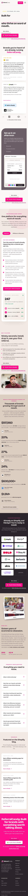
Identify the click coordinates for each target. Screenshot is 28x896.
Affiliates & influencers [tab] (18, 230)
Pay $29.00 (14, 170)
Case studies (4, 880)
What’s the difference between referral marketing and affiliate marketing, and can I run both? (12, 702)
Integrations (18, 867)
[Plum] (14, 182)
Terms (6, 892)
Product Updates (19, 871)
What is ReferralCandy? (9, 674)
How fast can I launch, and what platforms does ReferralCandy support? (12, 682)
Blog (2, 878)
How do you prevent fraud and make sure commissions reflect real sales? (12, 720)
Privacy (2, 892)
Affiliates (17, 863)
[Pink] (9, 182)
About (16, 878)
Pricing (16, 869)
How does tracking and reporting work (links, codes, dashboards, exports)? (12, 692)
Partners (17, 882)
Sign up (20, 2)
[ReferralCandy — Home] (5, 2)
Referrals (17, 860)
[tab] (14, 135)
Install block (20, 182)
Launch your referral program (12, 286)
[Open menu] (25, 2)
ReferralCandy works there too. (18, 36)
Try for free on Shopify (11, 32)
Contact (17, 880)
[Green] (12, 182)
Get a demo (6, 28)
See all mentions (7, 97)
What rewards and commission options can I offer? (12, 711)
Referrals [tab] (6, 230)
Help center (4, 882)
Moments (17, 865)
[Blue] (11, 182)
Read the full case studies (9, 504)
